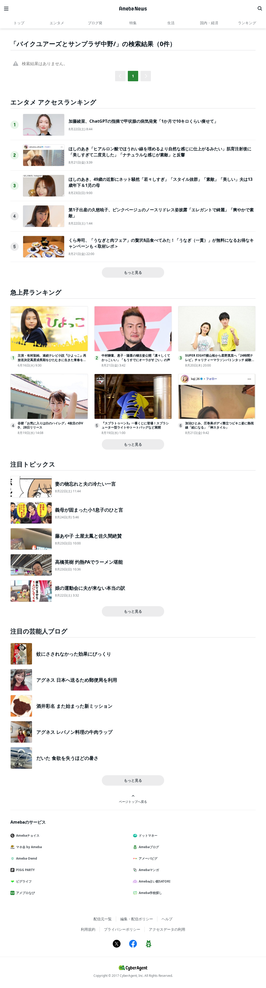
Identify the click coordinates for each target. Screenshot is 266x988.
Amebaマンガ (149, 870)
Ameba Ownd (26, 858)
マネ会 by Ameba (29, 847)
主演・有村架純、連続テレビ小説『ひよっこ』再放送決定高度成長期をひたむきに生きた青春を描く (52, 359)
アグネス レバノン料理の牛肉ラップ (74, 732)
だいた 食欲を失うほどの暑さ (67, 758)
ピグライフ (24, 881)
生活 (171, 22)
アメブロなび (25, 893)
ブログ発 (95, 22)
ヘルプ (167, 918)
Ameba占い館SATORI (154, 881)
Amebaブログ (149, 847)
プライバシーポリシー (122, 929)
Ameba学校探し (150, 893)
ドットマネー (148, 835)
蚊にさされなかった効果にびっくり (73, 654)
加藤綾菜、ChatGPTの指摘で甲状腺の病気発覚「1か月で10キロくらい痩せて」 (143, 121)
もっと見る (133, 272)
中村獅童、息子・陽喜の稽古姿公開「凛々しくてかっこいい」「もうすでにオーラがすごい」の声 (136, 357)
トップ (19, 22)
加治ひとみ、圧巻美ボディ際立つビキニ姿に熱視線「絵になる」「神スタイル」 (219, 425)
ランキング (247, 22)
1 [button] (133, 75)
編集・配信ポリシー (136, 918)
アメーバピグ (148, 858)
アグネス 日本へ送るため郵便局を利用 (76, 680)
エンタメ (57, 22)
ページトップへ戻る (133, 801)
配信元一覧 (103, 918)
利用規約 (88, 929)
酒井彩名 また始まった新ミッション (74, 706)
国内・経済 (209, 22)
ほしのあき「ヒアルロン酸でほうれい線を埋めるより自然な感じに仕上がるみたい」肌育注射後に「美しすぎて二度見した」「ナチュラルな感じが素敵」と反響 (160, 151)
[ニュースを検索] (260, 8)
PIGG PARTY (25, 870)
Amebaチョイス (27, 835)
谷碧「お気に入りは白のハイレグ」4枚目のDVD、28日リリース (50, 425)
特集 (133, 22)
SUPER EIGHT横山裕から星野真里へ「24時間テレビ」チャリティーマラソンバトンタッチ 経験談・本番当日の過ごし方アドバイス (219, 359)
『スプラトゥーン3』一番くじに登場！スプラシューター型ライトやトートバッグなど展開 (135, 425)
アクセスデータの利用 (167, 929)
